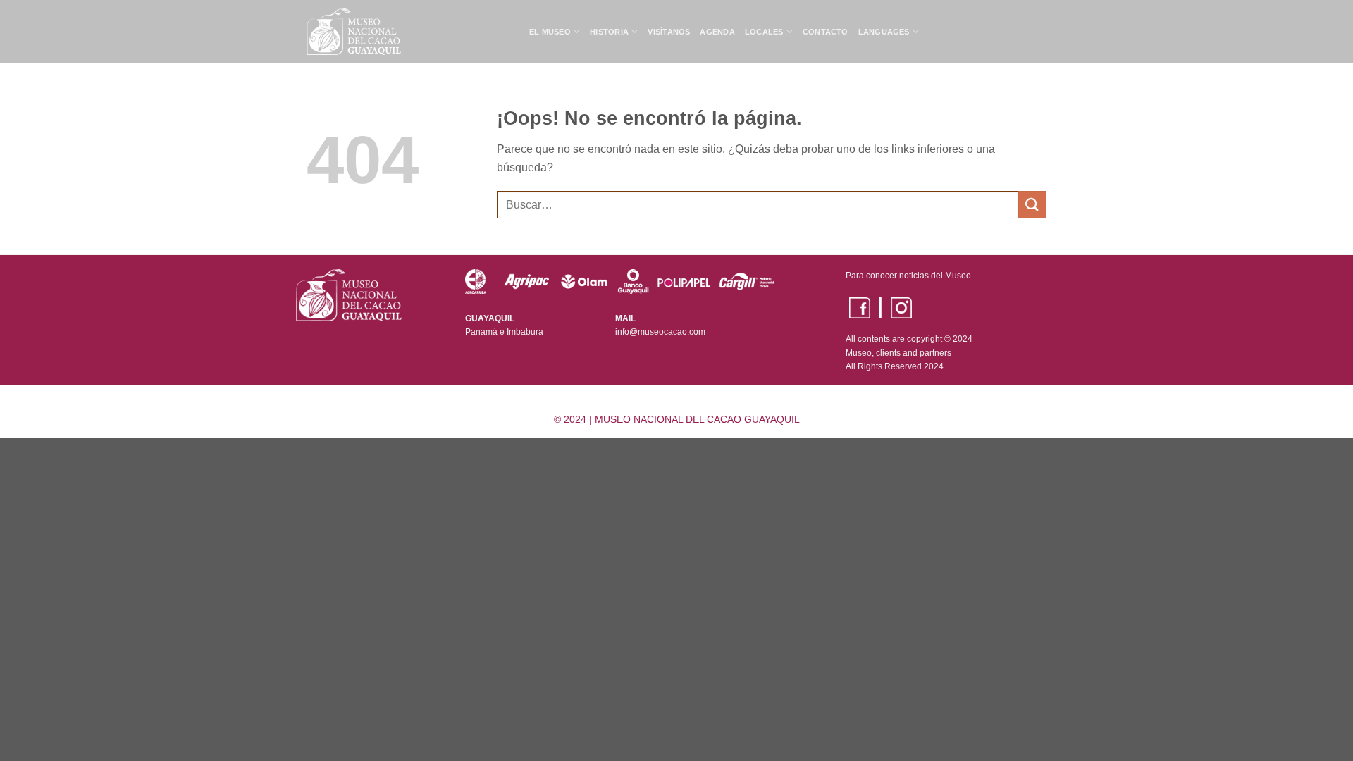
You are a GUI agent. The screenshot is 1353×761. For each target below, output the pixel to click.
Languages (884, 31)
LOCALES (764, 31)
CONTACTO (825, 31)
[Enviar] (1032, 204)
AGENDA (717, 31)
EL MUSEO (550, 31)
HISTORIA (609, 31)
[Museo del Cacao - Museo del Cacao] (407, 31)
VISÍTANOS (669, 31)
